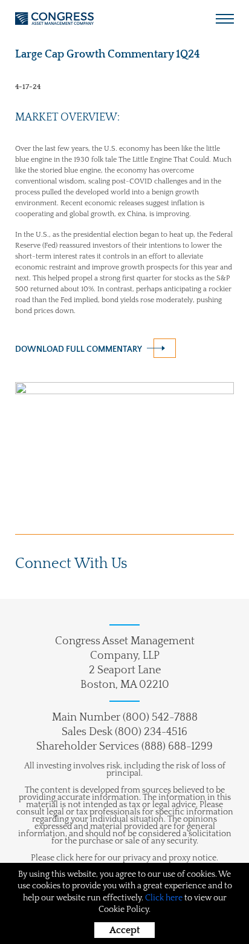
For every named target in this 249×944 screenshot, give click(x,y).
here (84, 858)
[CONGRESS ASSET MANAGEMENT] (54, 18)
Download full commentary (78, 349)
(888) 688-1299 (177, 747)
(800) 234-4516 (151, 732)
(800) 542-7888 (160, 717)
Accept (124, 930)
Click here (164, 898)
